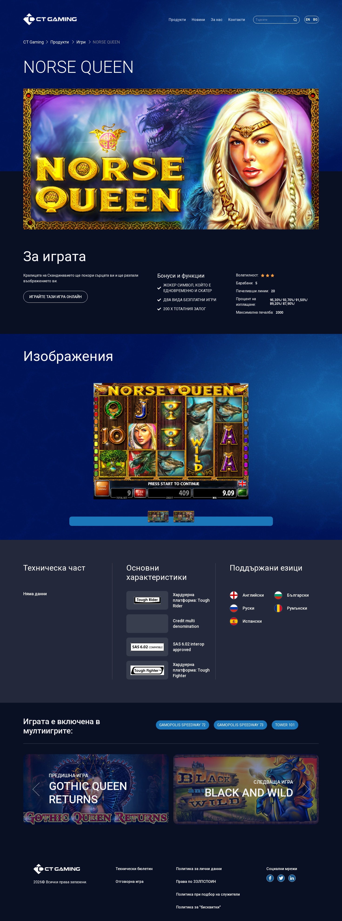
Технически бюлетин (134, 869)
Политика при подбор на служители (208, 894)
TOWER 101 (285, 725)
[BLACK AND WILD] (246, 823)
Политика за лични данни (199, 869)
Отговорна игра (130, 881)
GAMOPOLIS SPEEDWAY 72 (182, 725)
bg (315, 19)
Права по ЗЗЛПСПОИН (196, 881)
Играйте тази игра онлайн (55, 297)
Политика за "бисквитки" (198, 907)
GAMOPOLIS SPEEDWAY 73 (240, 725)
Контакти (236, 19)
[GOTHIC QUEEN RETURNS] (96, 823)
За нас (216, 19)
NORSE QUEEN (106, 42)
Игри (81, 42)
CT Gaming (33, 42)
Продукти (177, 19)
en (308, 19)
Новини (198, 19)
